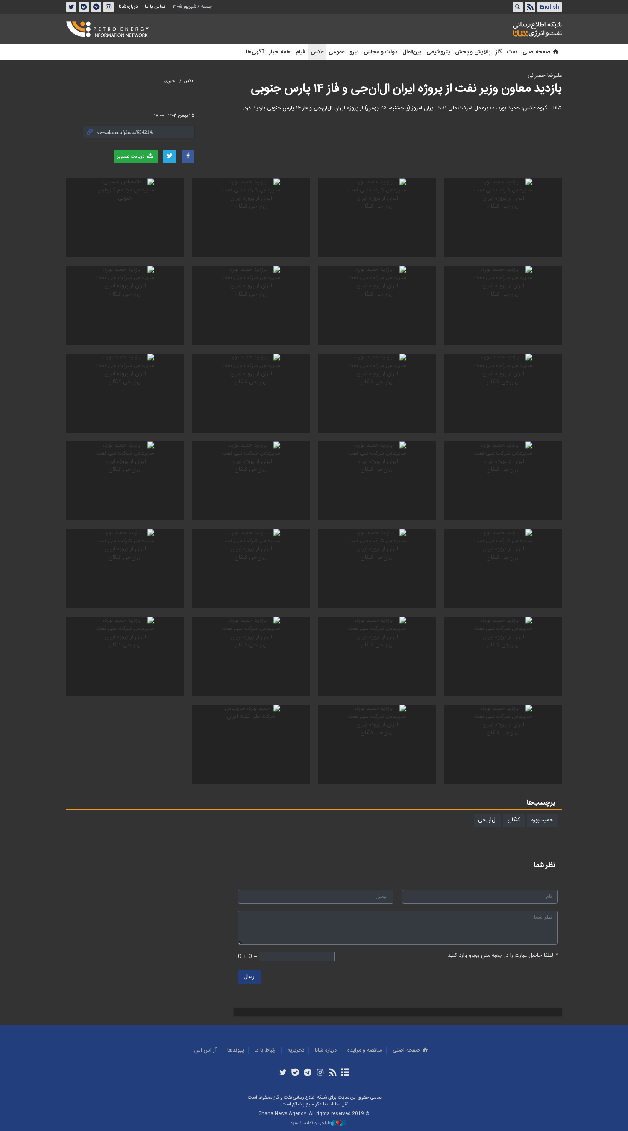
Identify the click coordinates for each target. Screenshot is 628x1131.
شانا (508, 29)
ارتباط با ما (266, 1050)
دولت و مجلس (380, 52)
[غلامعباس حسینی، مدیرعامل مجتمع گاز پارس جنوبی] (125, 217)
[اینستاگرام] (320, 1073)
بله (84, 7)
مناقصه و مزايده (364, 1050)
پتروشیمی (438, 52)
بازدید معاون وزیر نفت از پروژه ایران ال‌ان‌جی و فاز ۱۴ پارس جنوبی (406, 89)
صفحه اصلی (536, 52)
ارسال (250, 976)
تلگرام (96, 7)
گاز (499, 52)
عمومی (336, 52)
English (549, 7)
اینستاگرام (108, 7)
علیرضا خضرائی (545, 75)
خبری (169, 81)
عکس (317, 52)
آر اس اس (205, 1050)
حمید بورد (542, 820)
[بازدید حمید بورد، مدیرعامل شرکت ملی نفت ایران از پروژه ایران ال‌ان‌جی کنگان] (503, 217)
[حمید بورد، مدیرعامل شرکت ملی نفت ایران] (251, 744)
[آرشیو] (345, 1073)
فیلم (300, 52)
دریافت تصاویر (131, 157)
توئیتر (71, 7)
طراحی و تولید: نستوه (311, 1123)
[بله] (295, 1073)
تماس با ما (155, 7)
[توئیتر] (282, 1073)
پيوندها (235, 1050)
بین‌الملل (411, 52)
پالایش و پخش (472, 52)
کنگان (514, 820)
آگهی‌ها (255, 52)
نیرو (353, 52)
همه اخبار (280, 52)
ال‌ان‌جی (487, 820)
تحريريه (296, 1050)
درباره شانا (128, 7)
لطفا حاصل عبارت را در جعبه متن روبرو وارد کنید (503, 956)
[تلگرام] (307, 1073)
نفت (512, 52)
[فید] (332, 1073)
